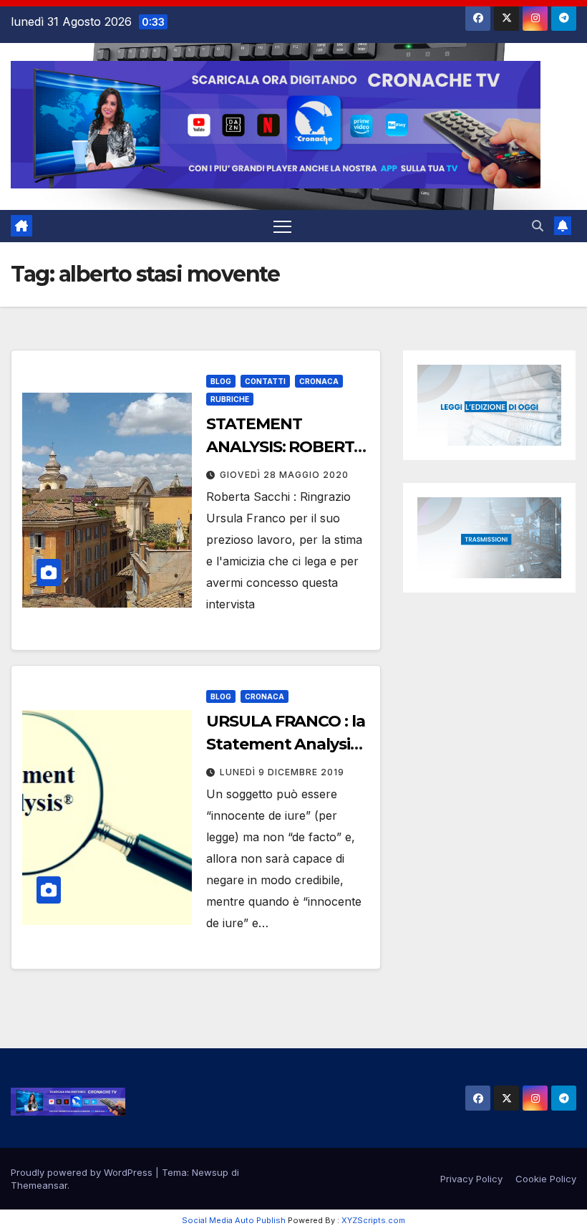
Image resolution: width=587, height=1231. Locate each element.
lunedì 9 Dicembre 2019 (282, 772)
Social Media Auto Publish (234, 1220)
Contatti (265, 381)
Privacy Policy (471, 1178)
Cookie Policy (545, 1178)
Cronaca (319, 381)
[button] (537, 226)
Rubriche (229, 399)
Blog (220, 381)
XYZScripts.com (373, 1220)
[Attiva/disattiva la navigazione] (282, 226)
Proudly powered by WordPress (83, 1172)
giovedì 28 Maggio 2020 (284, 474)
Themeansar (39, 1185)
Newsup (210, 1172)
